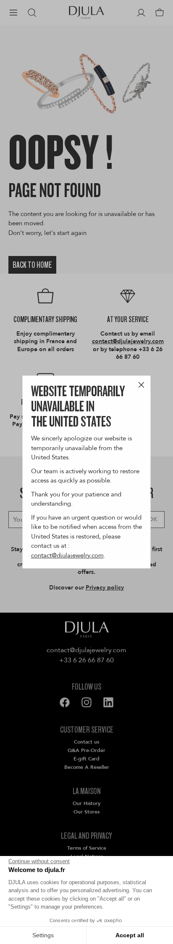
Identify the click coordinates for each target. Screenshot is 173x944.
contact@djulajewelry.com (67, 555)
